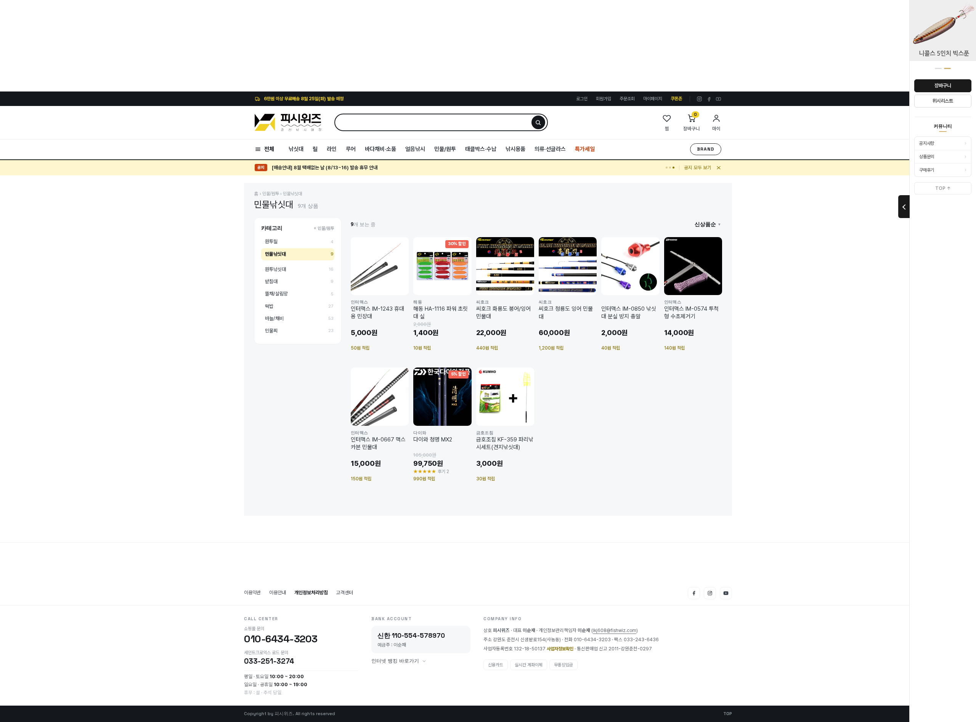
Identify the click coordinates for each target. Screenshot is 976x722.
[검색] (538, 122)
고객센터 (344, 592)
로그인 (582, 98)
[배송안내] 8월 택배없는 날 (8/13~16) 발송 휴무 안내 (324, 167)
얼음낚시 (415, 149)
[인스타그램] (699, 99)
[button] (707, 224)
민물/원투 (445, 149)
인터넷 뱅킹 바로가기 (395, 661)
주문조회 (627, 98)
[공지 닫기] (718, 167)
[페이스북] (709, 99)
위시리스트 (943, 101)
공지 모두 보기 (697, 167)
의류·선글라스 (550, 149)
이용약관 (252, 592)
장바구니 (942, 85)
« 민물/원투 (324, 228)
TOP (727, 713)
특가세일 (585, 149)
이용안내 (277, 592)
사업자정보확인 (560, 648)
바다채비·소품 (380, 149)
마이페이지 (652, 98)
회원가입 (603, 98)
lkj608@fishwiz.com (614, 631)
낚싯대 (296, 149)
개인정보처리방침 (311, 592)
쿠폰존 (676, 98)
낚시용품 (515, 149)
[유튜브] (718, 99)
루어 (351, 149)
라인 (332, 149)
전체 (269, 149)
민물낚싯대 (292, 193)
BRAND (705, 149)
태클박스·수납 (480, 149)
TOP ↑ (943, 188)
